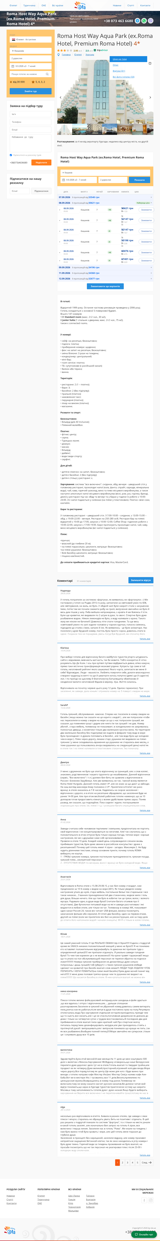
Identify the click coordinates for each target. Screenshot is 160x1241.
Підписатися (41, 191)
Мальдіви (73, 1210)
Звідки (13, 46)
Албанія (90, 1206)
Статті (131, 5)
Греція (71, 1199)
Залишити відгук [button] (141, 580)
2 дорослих (17, 58)
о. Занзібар (92, 1203)
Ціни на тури (120, 59)
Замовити (146, 209)
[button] (57, 5)
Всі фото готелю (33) (123, 76)
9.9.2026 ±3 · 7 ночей (25, 66)
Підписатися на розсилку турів (27, 155)
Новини (117, 5)
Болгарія (90, 1199)
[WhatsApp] (144, 21)
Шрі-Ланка (74, 1195)
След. (145, 1162)
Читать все (145, 638)
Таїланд (90, 1195)
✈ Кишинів (18, 51)
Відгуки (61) (119, 70)
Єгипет (13, 5)
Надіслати (41, 162)
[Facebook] (144, 1200)
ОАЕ (44, 5)
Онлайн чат (146, 1234)
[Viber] (150, 21)
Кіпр (70, 1203)
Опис (115, 64)
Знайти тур (31, 91)
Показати (140, 180)
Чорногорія (74, 1206)
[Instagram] (150, 1200)
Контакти (145, 5)
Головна (66, 54)
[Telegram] (137, 21)
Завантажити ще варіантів (105, 286)
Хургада (90, 54)
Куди (12, 35)
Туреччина (29, 5)
